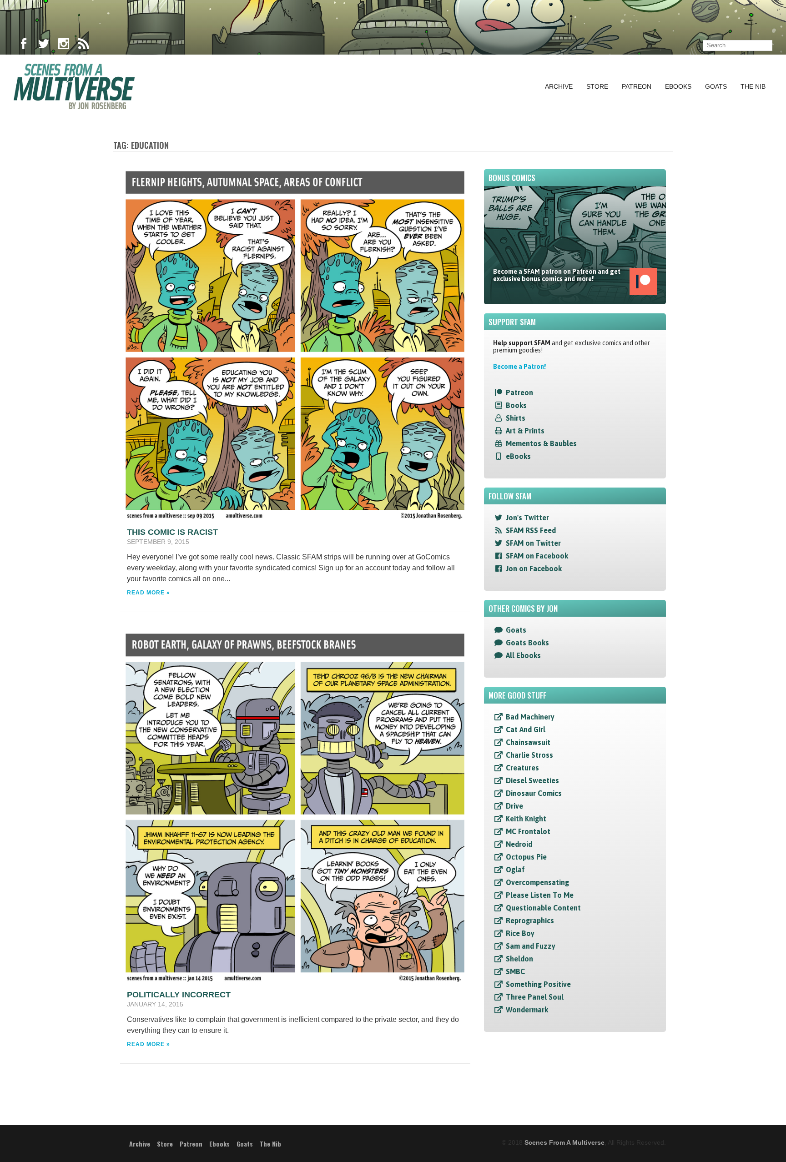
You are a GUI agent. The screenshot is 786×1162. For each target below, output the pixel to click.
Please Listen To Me (540, 895)
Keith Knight (526, 819)
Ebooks (678, 86)
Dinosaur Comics (534, 793)
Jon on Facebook (534, 568)
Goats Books (527, 643)
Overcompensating (537, 882)
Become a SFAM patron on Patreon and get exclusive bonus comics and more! (556, 275)
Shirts (515, 418)
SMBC (515, 971)
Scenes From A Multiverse (564, 1142)
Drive (514, 806)
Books (516, 405)
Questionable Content (543, 908)
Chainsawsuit (528, 742)
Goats (716, 86)
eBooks (518, 456)
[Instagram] (64, 45)
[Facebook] (24, 45)
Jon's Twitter (527, 517)
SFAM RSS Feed (531, 530)
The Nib (753, 86)
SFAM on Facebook (537, 556)
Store (597, 86)
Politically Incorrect (179, 994)
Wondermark (527, 1010)
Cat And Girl (525, 729)
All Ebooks (523, 655)
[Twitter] (44, 45)
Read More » (148, 592)
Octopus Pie (526, 857)
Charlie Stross (529, 755)
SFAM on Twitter (533, 543)
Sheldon (519, 959)
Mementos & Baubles (541, 443)
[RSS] (84, 45)
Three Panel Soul (535, 997)
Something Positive (538, 984)
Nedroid (519, 844)
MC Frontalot (528, 831)
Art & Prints (525, 431)
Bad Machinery (530, 717)
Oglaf (515, 869)
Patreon (636, 86)
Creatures (522, 768)
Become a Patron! (519, 366)
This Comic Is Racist (172, 532)
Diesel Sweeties (532, 780)
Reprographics (530, 920)
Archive (559, 86)
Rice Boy (520, 933)
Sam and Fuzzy (530, 946)
